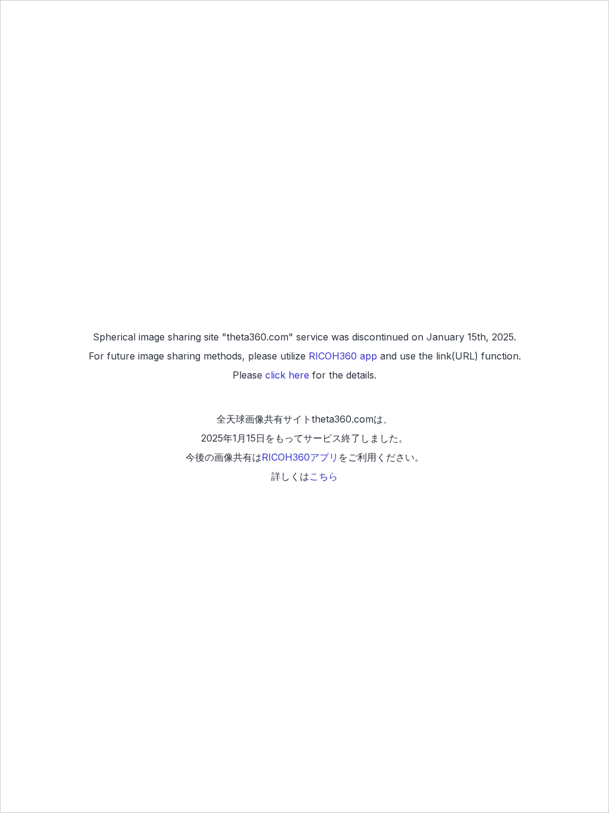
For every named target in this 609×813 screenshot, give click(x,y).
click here (287, 375)
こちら (323, 476)
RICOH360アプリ (300, 457)
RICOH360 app (343, 356)
